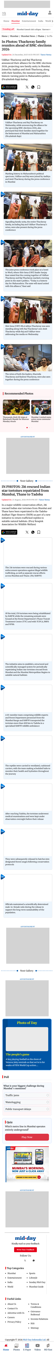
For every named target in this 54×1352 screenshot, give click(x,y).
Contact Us (12, 1308)
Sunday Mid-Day (37, 1282)
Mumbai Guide (36, 1286)
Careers (11, 1317)
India (10, 1282)
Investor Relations (39, 1319)
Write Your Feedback (25, 1250)
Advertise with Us (15, 1313)
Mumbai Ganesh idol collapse (29, 29)
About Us (11, 1304)
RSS (32, 1323)
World (10, 1286)
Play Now (27, 1137)
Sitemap (35, 1328)
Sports (32, 1273)
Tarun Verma (46, 55)
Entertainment (14, 1278)
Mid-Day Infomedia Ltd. (34, 1339)
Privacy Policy (14, 1322)
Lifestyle (33, 1278)
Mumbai (11, 1273)
